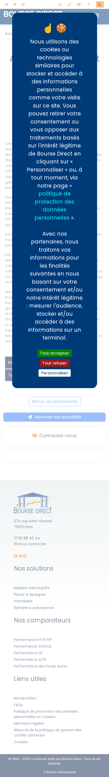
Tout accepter (54, 353)
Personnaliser (54, 373)
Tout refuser (54, 363)
